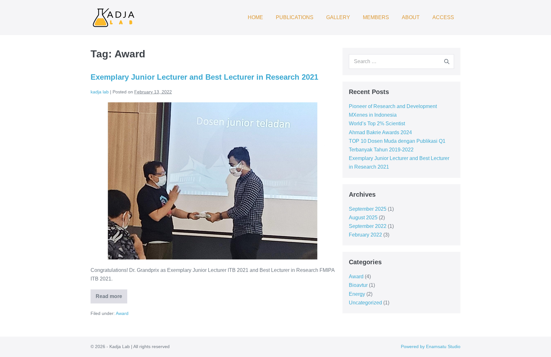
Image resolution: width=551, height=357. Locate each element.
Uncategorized (365, 302)
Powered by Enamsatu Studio (430, 346)
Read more (111, 294)
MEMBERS (376, 17)
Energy (357, 294)
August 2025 (363, 217)
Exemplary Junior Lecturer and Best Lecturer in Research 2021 (204, 77)
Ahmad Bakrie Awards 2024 (380, 132)
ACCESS (443, 17)
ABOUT (411, 17)
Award (122, 313)
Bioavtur (358, 285)
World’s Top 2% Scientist (377, 123)
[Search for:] (401, 61)
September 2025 (367, 209)
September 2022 (367, 226)
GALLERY (338, 17)
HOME (255, 17)
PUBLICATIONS (294, 17)
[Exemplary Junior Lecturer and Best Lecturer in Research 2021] (212, 180)
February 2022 (365, 234)
